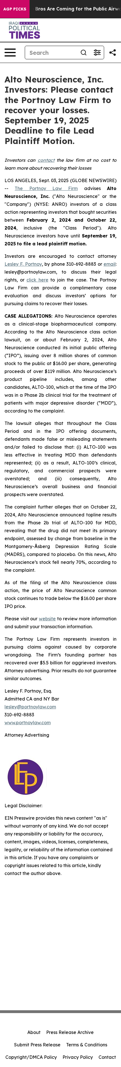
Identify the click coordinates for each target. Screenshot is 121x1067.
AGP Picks (14, 9)
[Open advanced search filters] (97, 52)
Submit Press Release (37, 1045)
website (47, 618)
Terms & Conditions (86, 1045)
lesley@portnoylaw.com (30, 707)
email (110, 264)
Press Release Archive (70, 1032)
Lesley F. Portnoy (23, 264)
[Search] (83, 52)
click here (37, 280)
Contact (107, 1057)
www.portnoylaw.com (28, 722)
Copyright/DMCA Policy (31, 1057)
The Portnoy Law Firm (46, 188)
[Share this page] (112, 52)
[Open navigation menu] (10, 52)
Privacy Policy (77, 1057)
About (34, 1032)
